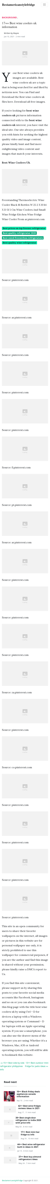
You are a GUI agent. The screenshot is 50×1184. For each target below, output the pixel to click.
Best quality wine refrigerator (19, 242)
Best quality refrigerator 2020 (19, 233)
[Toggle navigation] (44, 4)
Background (9, 17)
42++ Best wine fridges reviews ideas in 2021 (29, 1107)
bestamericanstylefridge (12, 1180)
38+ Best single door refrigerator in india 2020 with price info (28, 1120)
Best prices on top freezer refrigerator (24, 228)
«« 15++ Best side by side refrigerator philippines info (12, 1066)
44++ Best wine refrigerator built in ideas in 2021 (31, 1145)
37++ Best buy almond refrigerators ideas (30, 1158)
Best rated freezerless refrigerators (23, 238)
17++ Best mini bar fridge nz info (30, 1133)
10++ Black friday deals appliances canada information (28, 1094)
